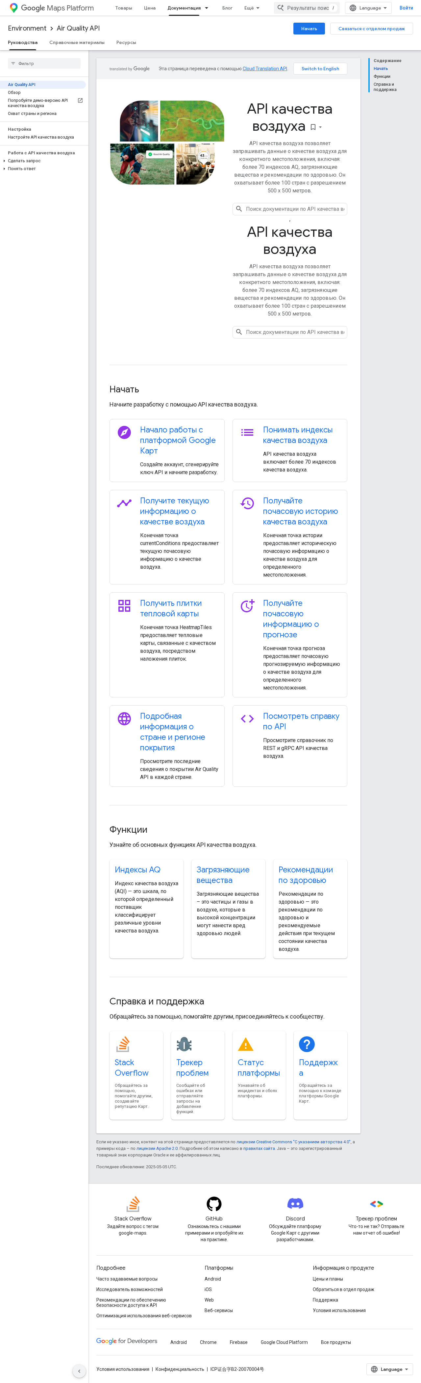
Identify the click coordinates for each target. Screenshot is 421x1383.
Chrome (208, 1342)
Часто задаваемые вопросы (127, 1279)
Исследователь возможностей (129, 1289)
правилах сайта (259, 1148)
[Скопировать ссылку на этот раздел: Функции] (156, 830)
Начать (309, 29)
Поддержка (325, 1300)
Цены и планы (328, 1279)
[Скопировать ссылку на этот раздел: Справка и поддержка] (213, 1002)
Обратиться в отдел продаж (343, 1289)
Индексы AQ (138, 870)
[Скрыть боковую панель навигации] (79, 1371)
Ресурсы (126, 42)
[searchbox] (44, 63)
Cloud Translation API (265, 68)
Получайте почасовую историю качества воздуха (300, 511)
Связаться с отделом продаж (371, 29)
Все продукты (336, 1342)
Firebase (239, 1342)
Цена (150, 8)
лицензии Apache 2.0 (157, 1148)
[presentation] (228, 389)
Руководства (22, 42)
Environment (27, 28)
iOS (208, 1289)
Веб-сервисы (219, 1310)
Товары (123, 8)
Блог (227, 8)
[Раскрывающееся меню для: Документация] (208, 8)
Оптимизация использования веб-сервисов (144, 1315)
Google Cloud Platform (284, 1342)
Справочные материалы (77, 42)
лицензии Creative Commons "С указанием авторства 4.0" (293, 1141)
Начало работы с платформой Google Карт (178, 440)
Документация (184, 8)
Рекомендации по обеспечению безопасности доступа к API (131, 1302)
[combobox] (307, 8)
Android (213, 1279)
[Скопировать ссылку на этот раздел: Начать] (148, 390)
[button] (43, 161)
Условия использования (339, 1310)
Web (209, 1300)
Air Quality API (78, 28)
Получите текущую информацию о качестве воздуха (174, 511)
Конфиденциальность (180, 1369)
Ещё (249, 8)
